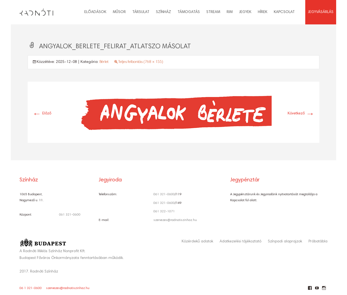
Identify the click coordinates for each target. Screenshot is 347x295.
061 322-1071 (164, 211)
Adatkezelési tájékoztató (240, 241)
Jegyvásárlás (320, 12)
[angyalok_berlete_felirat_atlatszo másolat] (173, 112)
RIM (230, 12)
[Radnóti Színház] (32, 11)
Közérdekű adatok (197, 241)
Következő (301, 114)
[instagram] (323, 290)
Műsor (119, 12)
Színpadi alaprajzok (285, 241)
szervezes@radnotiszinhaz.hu (175, 220)
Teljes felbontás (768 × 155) (140, 62)
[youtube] (316, 290)
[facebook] (309, 290)
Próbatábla (318, 241)
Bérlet (103, 62)
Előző (42, 114)
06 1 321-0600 (31, 288)
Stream (213, 12)
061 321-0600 (70, 214)
